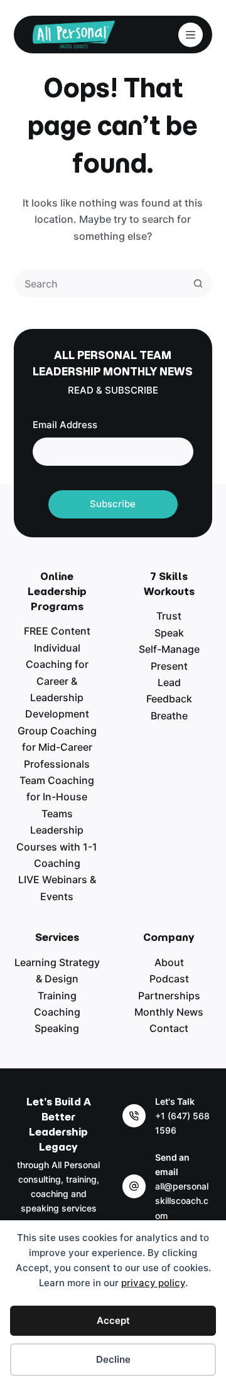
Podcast (169, 978)
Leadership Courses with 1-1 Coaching (56, 846)
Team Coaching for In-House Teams (56, 797)
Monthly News (168, 1012)
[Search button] (198, 283)
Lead (169, 682)
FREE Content (57, 631)
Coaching (57, 1012)
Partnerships (169, 995)
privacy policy (153, 1283)
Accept (113, 1320)
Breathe (169, 715)
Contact (168, 1028)
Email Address (65, 425)
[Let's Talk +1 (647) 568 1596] (134, 1116)
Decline (113, 1359)
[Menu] (190, 35)
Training (57, 995)
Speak (169, 632)
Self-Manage (169, 649)
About (169, 962)
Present (169, 666)
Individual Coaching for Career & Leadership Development (57, 681)
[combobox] (100, 283)
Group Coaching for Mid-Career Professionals (57, 747)
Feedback (169, 698)
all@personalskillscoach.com (181, 1200)
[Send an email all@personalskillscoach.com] (134, 1186)
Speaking (57, 1028)
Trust (168, 616)
